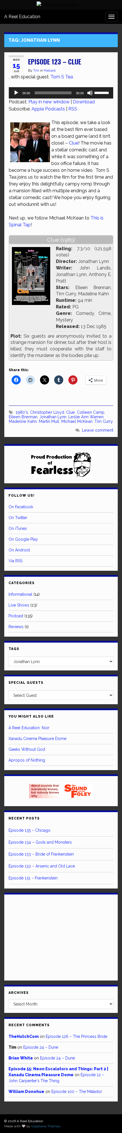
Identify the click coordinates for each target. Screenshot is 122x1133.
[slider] (102, 92)
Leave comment (97, 430)
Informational (20, 594)
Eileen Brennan (23, 416)
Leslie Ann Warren (86, 416)
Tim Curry (103, 421)
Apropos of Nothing (27, 760)
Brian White (21, 1058)
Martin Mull (49, 421)
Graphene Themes (45, 1126)
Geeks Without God (27, 749)
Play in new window (49, 101)
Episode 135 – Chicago (30, 830)
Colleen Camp (90, 412)
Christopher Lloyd (47, 412)
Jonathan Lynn (52, 416)
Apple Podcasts (48, 109)
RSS (72, 109)
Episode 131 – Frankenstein (33, 878)
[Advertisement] (61, 936)
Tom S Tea (62, 77)
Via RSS (15, 561)
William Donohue (26, 1091)
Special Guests (26, 683)
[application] (61, 93)
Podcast (50, 70)
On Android (19, 550)
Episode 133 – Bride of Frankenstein (41, 854)
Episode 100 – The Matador (76, 1091)
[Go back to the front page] (56, 5)
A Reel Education (22, 16)
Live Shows (19, 605)
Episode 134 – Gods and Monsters (40, 842)
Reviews (16, 626)
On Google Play (23, 539)
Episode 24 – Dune (40, 1047)
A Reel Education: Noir (29, 728)
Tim (36, 70)
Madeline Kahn (23, 421)
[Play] (16, 93)
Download (84, 101)
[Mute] (90, 93)
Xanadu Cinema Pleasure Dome (37, 738)
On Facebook (21, 507)
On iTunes (18, 528)
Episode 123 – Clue (54, 61)
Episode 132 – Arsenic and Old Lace (42, 866)
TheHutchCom (24, 1036)
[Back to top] (109, 1120)
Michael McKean (76, 421)
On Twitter (18, 517)
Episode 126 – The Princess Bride (76, 1036)
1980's (22, 412)
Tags (14, 649)
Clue (73, 143)
